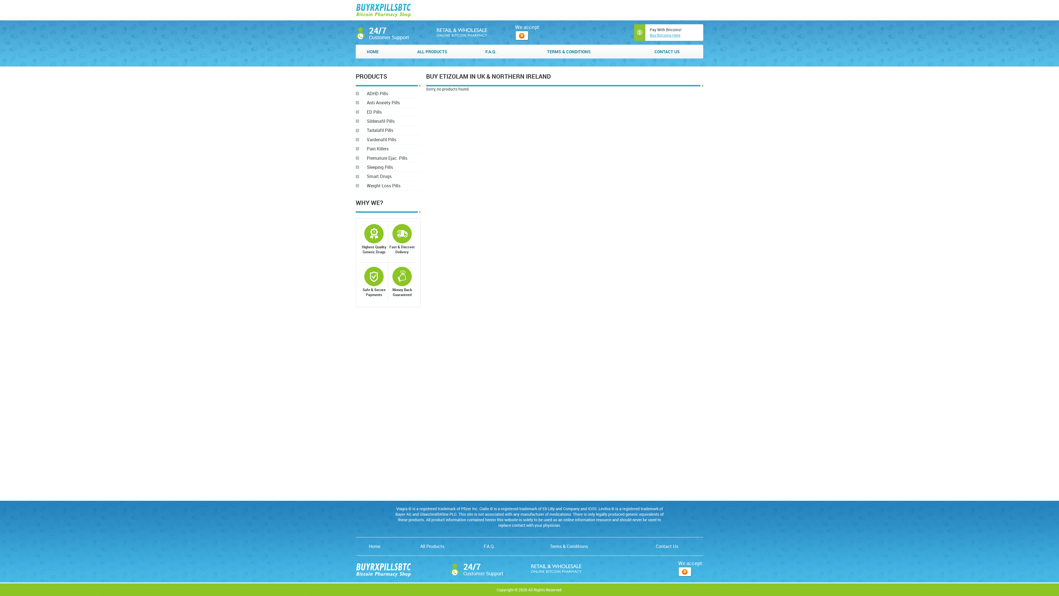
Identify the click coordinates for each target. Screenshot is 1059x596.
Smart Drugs (379, 176)
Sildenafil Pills (381, 121)
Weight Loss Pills (383, 186)
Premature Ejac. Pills (387, 158)
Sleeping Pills (380, 167)
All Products (432, 51)
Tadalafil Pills (380, 130)
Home (373, 51)
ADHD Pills (377, 94)
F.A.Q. (490, 51)
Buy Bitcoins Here (665, 35)
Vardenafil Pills (381, 140)
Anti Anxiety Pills (383, 103)
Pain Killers (378, 149)
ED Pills (374, 112)
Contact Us (667, 51)
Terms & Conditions (569, 51)
